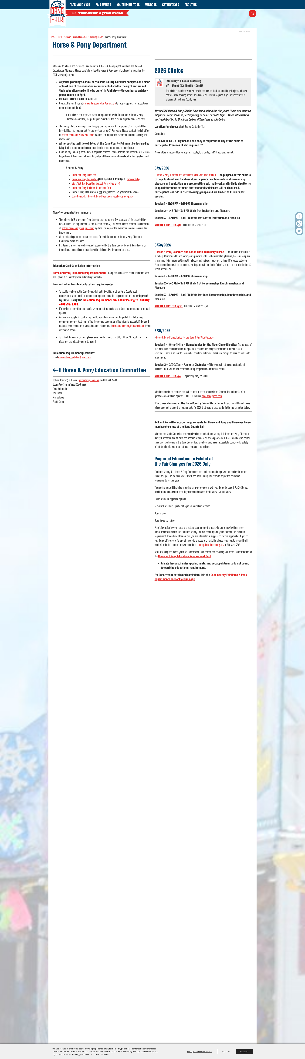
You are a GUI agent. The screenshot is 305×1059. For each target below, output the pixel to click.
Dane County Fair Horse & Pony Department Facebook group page (102, 196)
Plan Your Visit (80, 5)
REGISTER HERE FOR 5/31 (168, 376)
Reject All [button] (226, 1051)
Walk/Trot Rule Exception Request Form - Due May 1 (96, 183)
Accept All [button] (244, 1051)
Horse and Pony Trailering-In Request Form (91, 188)
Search (252, 13)
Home (53, 36)
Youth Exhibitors (128, 5)
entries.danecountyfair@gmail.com (99, 103)
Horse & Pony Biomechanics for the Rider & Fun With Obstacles (185, 337)
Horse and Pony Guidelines (84, 175)
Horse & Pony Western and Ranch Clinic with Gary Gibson (190, 252)
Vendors (151, 5)
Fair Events (103, 5)
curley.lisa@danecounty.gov (211, 545)
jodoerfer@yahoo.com (89, 380)
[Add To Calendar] (168, 86)
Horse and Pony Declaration (85, 179)
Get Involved (170, 5)
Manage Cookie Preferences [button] (199, 1051)
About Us (191, 5)
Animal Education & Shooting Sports (88, 36)
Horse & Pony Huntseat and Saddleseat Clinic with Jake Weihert (186, 175)
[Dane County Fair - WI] (57, 13)
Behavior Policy (133, 179)
